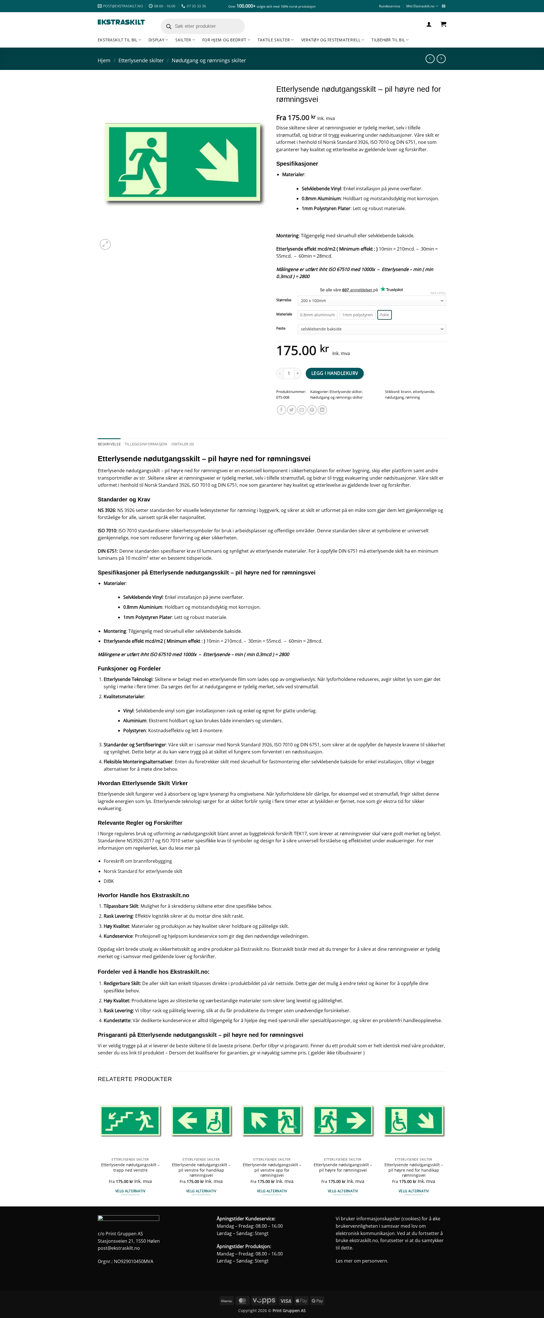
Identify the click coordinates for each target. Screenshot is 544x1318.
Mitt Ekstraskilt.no (420, 6)
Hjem (104, 60)
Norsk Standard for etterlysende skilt (143, 871)
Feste (280, 328)
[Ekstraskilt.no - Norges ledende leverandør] (121, 22)
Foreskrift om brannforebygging (138, 861)
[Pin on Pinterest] (312, 410)
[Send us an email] (443, 6)
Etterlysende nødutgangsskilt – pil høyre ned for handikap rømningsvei (413, 1170)
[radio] (317, 315)
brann (406, 391)
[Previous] (98, 1147)
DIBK (109, 881)
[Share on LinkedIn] (322, 410)
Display (156, 39)
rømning (412, 397)
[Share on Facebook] (281, 410)
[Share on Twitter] (291, 410)
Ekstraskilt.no (255, 949)
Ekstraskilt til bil (117, 39)
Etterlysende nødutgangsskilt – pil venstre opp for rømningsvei (272, 1170)
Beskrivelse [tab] (109, 444)
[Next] (446, 1147)
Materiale (284, 314)
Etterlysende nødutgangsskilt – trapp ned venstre (130, 1167)
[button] (429, 24)
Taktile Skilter (274, 39)
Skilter (183, 39)
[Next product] (430, 58)
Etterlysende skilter (141, 60)
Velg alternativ (130, 1191)
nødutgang (394, 397)
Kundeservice (389, 6)
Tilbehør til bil (388, 39)
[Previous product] (441, 58)
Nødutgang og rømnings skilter (209, 60)
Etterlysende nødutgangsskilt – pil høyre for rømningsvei (343, 1167)
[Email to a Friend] (302, 410)
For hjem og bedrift (224, 39)
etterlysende (423, 391)
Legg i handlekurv (334, 373)
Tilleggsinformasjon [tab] (146, 444)
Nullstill (438, 293)
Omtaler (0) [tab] (182, 444)
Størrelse (283, 300)
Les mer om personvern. (362, 1261)
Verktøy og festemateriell (330, 39)
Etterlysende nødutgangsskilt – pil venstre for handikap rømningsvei (201, 1170)
